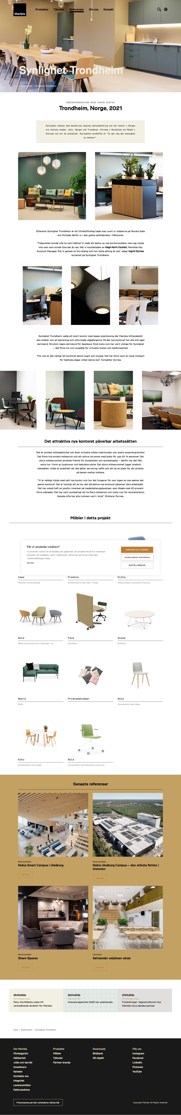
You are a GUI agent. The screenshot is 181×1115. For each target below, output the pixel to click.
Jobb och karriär (23, 1062)
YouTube (137, 1071)
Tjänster (58, 1057)
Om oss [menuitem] (93, 9)
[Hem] (19, 9)
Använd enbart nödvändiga (137, 557)
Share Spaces (28, 958)
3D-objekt (98, 1057)
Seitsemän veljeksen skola (112, 958)
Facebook (137, 1057)
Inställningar (137, 565)
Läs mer (25, 874)
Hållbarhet (19, 1057)
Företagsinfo (20, 1053)
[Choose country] (166, 9)
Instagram (138, 1053)
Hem (15, 85)
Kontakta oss (21, 1076)
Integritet (18, 1080)
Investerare (19, 1067)
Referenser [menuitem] (76, 9)
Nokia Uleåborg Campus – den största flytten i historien (126, 867)
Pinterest (137, 1067)
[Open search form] (159, 10)
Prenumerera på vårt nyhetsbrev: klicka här (38, 1102)
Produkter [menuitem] (42, 9)
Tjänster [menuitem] (59, 9)
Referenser (26, 85)
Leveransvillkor (22, 1085)
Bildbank (98, 1053)
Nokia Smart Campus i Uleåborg (40, 865)
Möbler (57, 1053)
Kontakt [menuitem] (109, 9)
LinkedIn (137, 1062)
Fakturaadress (21, 1089)
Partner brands (61, 1062)
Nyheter (17, 1071)
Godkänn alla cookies (137, 550)
